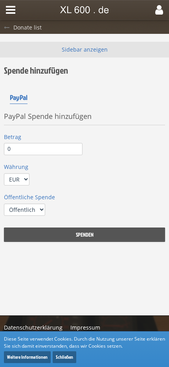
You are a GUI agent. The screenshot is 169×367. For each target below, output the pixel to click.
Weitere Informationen (27, 357)
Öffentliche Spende (29, 197)
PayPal (19, 97)
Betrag (12, 137)
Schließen (64, 357)
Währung (16, 167)
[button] (10, 10)
